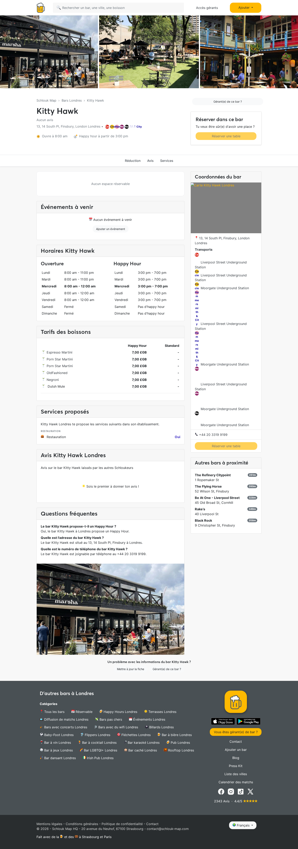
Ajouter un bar (236, 750)
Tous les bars (53, 712)
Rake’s (200, 509)
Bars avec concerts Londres (65, 727)
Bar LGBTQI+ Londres (100, 750)
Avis (150, 161)
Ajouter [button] (244, 7)
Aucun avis (44, 120)
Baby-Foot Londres (58, 735)
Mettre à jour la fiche (130, 669)
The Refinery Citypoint (213, 475)
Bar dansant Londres (59, 758)
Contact (235, 741)
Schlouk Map (46, 100)
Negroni (53, 380)
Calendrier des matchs (236, 782)
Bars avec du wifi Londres (117, 727)
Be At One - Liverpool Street (217, 498)
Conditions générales (82, 824)
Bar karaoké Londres (143, 742)
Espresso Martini (59, 352)
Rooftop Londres (180, 750)
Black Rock (203, 520)
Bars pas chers (110, 719)
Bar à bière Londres (176, 735)
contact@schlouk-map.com (168, 829)
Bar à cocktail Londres (99, 742)
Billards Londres (161, 727)
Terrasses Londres (161, 712)
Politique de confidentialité (122, 824)
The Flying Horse (208, 486)
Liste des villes (235, 774)
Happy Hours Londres (120, 712)
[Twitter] (250, 791)
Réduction (133, 161)
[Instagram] (231, 791)
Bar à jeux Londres (58, 750)
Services (166, 161)
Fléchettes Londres (135, 735)
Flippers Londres (97, 735)
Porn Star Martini (60, 359)
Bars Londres (72, 100)
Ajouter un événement (110, 229)
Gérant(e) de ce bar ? (227, 101)
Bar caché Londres (142, 750)
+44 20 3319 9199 (212, 435)
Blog (235, 758)
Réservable (83, 712)
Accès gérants (207, 8)
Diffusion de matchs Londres (65, 719)
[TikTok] (240, 791)
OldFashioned (57, 373)
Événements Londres (148, 719)
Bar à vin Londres (57, 742)
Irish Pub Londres (100, 758)
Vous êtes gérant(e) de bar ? (236, 732)
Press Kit (235, 766)
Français (243, 825)
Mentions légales (49, 824)
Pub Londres (180, 742)
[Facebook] (221, 791)
